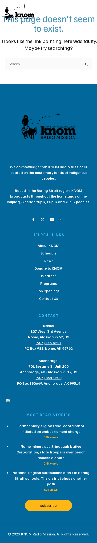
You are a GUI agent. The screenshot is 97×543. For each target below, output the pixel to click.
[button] (33, 219)
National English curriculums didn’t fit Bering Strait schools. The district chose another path (50, 478)
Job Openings (49, 291)
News (48, 260)
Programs (48, 283)
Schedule (48, 253)
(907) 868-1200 (48, 377)
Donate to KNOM (48, 268)
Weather (48, 275)
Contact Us (48, 298)
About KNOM (48, 245)
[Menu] (68, 13)
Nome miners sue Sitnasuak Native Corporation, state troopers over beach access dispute (50, 452)
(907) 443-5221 (48, 342)
